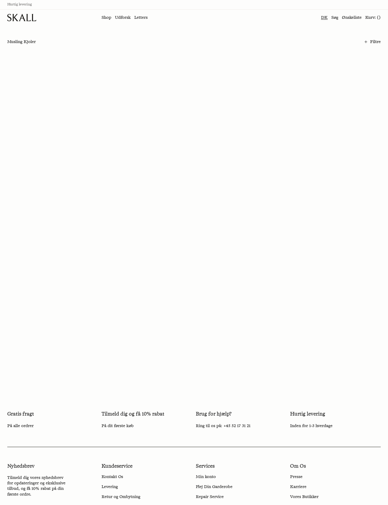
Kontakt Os (112, 477)
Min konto (206, 477)
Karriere (298, 487)
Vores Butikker (304, 497)
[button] (106, 17)
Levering (110, 487)
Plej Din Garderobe (214, 487)
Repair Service (210, 497)
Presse (296, 477)
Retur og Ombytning (121, 497)
